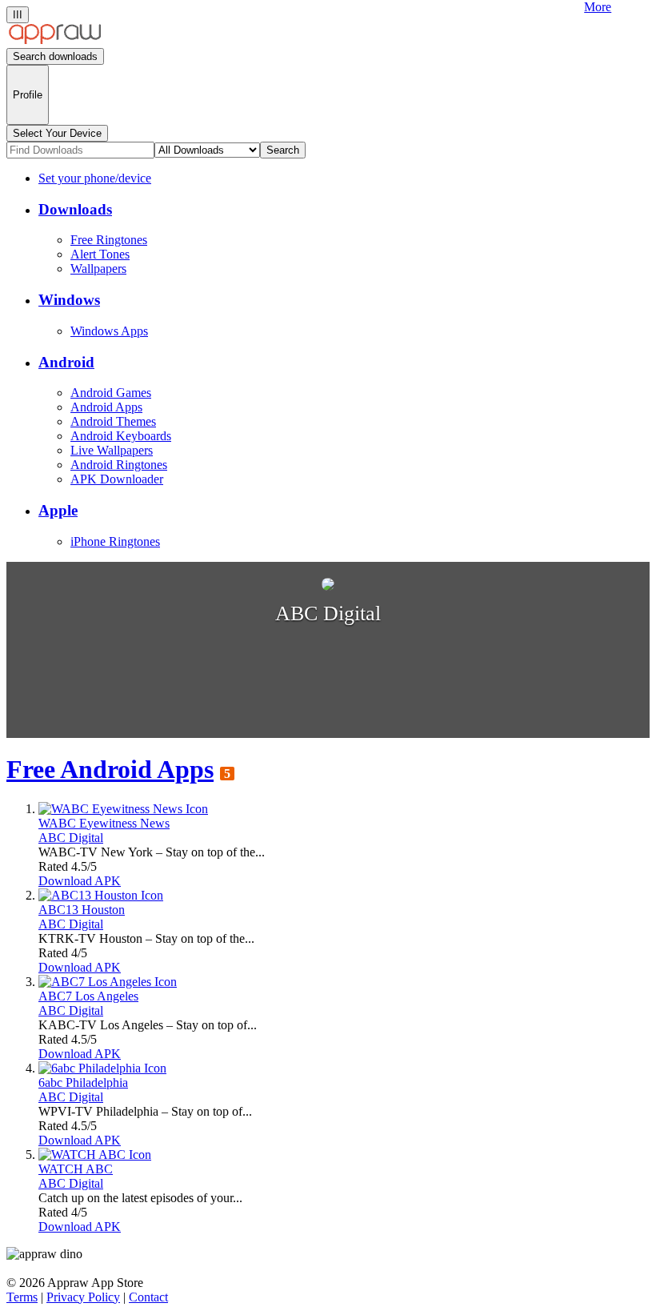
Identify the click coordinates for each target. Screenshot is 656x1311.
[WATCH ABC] (94, 1154)
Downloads (75, 209)
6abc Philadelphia (83, 1082)
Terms (22, 1297)
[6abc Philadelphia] (102, 1068)
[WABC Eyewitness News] (123, 809)
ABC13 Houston (81, 909)
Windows (69, 299)
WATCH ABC (75, 1169)
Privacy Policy (83, 1297)
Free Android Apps (110, 769)
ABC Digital (70, 837)
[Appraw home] (54, 40)
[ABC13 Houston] (100, 895)
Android (66, 362)
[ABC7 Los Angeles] (107, 981)
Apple (58, 510)
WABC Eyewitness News (104, 823)
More (597, 7)
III (17, 15)
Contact (148, 1297)
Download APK (79, 881)
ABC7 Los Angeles (88, 996)
